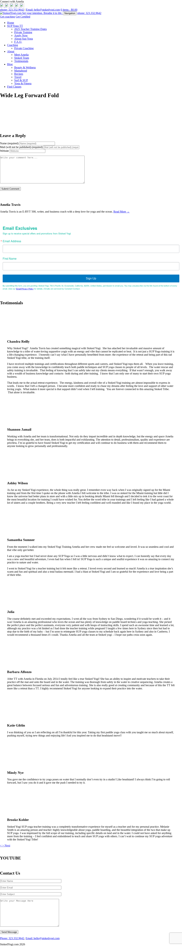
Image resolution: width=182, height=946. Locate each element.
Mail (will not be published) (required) (21, 147)
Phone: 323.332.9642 (12, 938)
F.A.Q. (18, 41)
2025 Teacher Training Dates (30, 29)
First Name (10, 258)
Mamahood (20, 70)
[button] (1, 845)
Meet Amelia (21, 54)
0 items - (69, 9)
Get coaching (7, 16)
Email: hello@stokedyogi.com (43, 9)
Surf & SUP (21, 80)
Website (4, 150)
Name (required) (9, 143)
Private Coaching (24, 48)
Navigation (69, 13)
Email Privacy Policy (25, 288)
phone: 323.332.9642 (12, 9)
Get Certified (23, 16)
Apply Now (21, 35)
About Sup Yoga (23, 38)
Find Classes (14, 86)
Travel (17, 77)
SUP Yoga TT (15, 25)
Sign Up (91, 278)
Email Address (12, 241)
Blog (10, 64)
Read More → (121, 211)
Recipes (18, 73)
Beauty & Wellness (25, 67)
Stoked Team (21, 57)
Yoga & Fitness (22, 83)
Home (10, 22)
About (10, 51)
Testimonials (21, 61)
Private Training (23, 32)
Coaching (12, 45)
